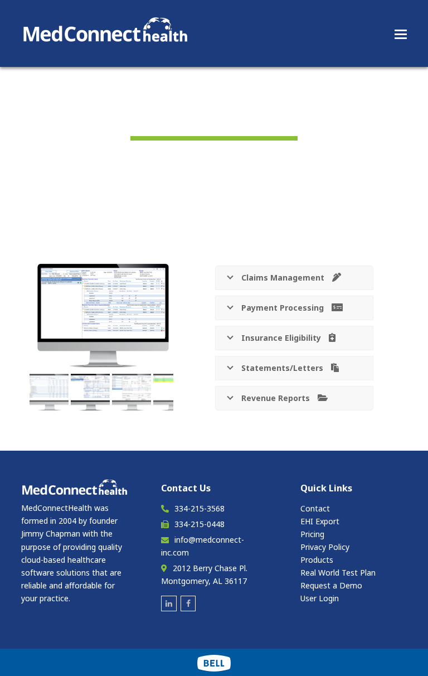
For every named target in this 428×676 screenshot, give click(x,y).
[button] (401, 33)
